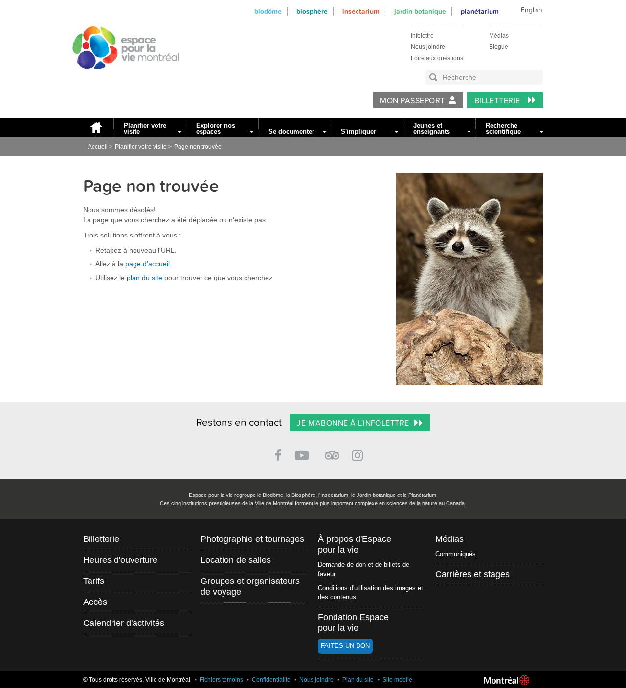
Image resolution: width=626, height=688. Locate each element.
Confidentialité (271, 679)
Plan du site (358, 679)
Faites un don (345, 645)
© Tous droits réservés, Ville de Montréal (136, 679)
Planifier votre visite (145, 128)
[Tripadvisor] (332, 451)
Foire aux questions (437, 58)
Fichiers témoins (221, 679)
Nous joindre (428, 46)
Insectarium (361, 11)
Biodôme (268, 11)
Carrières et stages (472, 574)
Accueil (95, 127)
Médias (499, 35)
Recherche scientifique (503, 128)
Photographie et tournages (252, 539)
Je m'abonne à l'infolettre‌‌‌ (353, 423)
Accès (95, 602)
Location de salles (236, 560)
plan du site (144, 277)
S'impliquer (358, 131)
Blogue (498, 46)
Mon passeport (412, 101)
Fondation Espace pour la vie (353, 622)
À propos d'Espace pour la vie (354, 544)
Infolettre (422, 35)
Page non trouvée (198, 146)
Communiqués (455, 554)
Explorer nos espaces (215, 128)
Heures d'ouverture (120, 560)
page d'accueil (147, 264)
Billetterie (498, 101)
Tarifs (93, 581)
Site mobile (397, 679)
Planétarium (480, 11)
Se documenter (291, 131)
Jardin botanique (420, 11)
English (531, 10)
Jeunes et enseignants (431, 128)
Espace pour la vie (120, 79)
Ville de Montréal (506, 680)
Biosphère (312, 11)
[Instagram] (359, 454)
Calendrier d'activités (123, 623)
